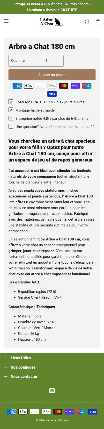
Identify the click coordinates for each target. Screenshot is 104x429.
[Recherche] (87, 21)
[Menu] (6, 21)
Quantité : (19, 60)
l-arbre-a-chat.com (57, 420)
